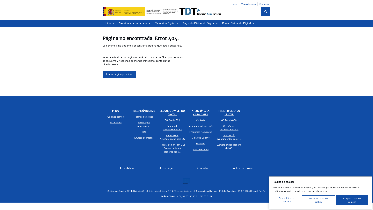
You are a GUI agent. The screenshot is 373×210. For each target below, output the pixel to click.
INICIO (115, 111)
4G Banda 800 (229, 120)
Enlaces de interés (144, 137)
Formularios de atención (200, 126)
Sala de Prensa (201, 149)
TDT (144, 132)
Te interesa (116, 122)
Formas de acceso (144, 116)
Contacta (200, 120)
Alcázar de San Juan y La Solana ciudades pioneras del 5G (172, 148)
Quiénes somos (115, 116)
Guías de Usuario (201, 137)
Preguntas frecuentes (200, 132)
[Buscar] (265, 11)
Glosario (200, 143)
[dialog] (320, 192)
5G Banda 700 (172, 120)
